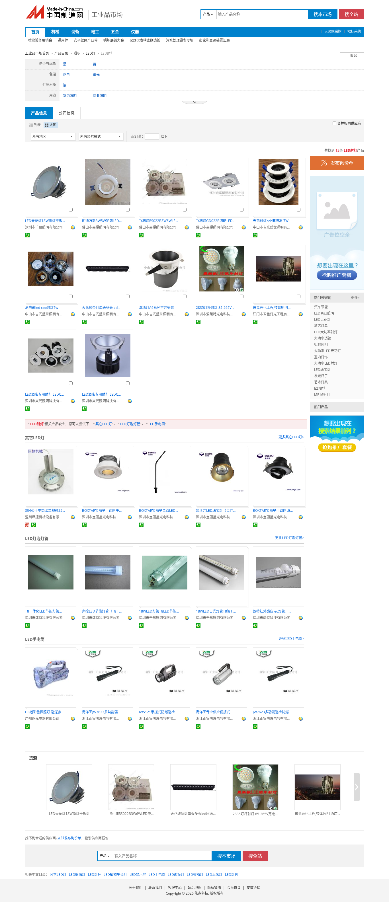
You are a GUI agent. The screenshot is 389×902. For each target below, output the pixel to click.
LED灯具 (231, 874)
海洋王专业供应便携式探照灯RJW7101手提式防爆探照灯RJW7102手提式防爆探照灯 (216, 712)
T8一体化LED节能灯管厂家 (45, 611)
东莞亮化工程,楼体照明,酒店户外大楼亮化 (273, 307)
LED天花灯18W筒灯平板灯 (45, 220)
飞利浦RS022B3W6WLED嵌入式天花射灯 (159, 220)
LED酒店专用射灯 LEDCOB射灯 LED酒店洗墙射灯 (45, 394)
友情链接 (253, 887)
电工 (95, 31)
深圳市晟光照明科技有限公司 (45, 400)
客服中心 (175, 887)
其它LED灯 (103, 424)
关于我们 (135, 887)
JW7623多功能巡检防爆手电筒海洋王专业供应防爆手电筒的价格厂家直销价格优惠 (273, 712)
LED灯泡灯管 (130, 424)
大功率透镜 (322, 338)
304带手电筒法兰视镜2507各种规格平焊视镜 (45, 510)
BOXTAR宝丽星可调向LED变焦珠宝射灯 (273, 510)
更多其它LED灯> (291, 437)
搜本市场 (323, 14)
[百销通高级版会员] (27, 525)
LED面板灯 (176, 874)
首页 (35, 31)
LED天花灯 (322, 319)
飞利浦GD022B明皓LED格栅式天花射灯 (216, 220)
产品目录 (61, 53)
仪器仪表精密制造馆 (145, 40)
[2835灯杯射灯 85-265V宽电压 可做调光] (255, 787)
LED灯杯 (94, 874)
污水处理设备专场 (179, 40)
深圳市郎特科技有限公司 (44, 617)
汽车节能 (321, 307)
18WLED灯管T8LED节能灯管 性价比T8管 (159, 611)
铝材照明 (321, 344)
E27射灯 (320, 388)
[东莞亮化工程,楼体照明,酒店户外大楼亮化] (317, 787)
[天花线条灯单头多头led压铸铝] (193, 787)
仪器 (135, 31)
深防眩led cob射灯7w (41, 307)
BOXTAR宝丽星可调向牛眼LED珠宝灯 (102, 510)
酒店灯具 (321, 325)
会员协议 (234, 887)
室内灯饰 (321, 357)
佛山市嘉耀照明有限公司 (101, 227)
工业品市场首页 (37, 53)
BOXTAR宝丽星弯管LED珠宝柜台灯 (159, 510)
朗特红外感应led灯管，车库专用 (273, 611)
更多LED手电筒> (291, 639)
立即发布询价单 (69, 838)
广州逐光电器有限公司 (42, 718)
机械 (55, 31)
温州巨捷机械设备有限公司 (45, 517)
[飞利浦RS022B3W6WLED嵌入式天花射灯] (131, 787)
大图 (53, 124)
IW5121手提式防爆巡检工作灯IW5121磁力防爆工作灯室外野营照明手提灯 (159, 712)
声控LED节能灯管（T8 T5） (102, 611)
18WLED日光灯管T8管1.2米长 (216, 611)
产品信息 (39, 113)
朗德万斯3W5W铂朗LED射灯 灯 (102, 220)
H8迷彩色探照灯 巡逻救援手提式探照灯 (45, 712)
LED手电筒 (156, 424)
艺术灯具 (321, 382)
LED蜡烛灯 (77, 874)
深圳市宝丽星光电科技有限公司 (102, 517)
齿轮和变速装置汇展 (214, 40)
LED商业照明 (324, 313)
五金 (115, 31)
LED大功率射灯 (325, 332)
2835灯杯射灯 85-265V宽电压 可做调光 (216, 307)
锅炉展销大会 (113, 40)
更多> (355, 297)
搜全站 (351, 14)
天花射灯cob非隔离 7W (270, 220)
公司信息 (67, 113)
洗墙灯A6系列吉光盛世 (156, 307)
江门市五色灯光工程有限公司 (273, 314)
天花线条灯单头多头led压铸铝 (102, 307)
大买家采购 (332, 31)
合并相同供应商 (349, 123)
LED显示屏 (138, 874)
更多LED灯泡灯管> (289, 538)
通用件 (63, 40)
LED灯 (90, 53)
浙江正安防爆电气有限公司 (102, 718)
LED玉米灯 (214, 874)
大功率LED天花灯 (327, 350)
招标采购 (354, 31)
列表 (37, 124)
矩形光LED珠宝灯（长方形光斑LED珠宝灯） (216, 510)
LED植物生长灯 (115, 874)
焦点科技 (201, 893)
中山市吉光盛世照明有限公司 (273, 227)
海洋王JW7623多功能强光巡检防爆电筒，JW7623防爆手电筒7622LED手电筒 (102, 712)
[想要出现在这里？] (337, 232)
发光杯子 (321, 375)
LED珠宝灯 (322, 369)
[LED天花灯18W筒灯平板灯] (69, 787)
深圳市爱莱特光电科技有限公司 (216, 314)
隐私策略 (214, 887)
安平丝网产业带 (86, 40)
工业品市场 (107, 14)
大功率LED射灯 (325, 363)
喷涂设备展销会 (40, 40)
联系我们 (155, 887)
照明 (76, 53)
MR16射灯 (322, 394)
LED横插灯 (195, 874)
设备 (75, 31)
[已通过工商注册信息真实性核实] (27, 235)
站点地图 (194, 887)
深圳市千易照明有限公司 (44, 227)
